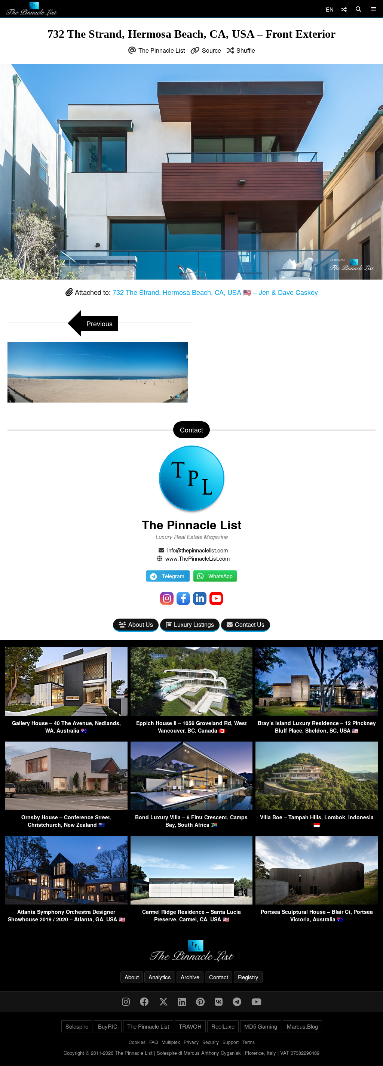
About (132, 977)
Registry (248, 977)
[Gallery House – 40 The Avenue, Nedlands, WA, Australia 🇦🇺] (66, 713)
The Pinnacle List (161, 50)
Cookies (137, 1042)
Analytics (159, 977)
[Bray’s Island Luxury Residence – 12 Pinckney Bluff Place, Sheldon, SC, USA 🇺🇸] (316, 713)
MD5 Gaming (260, 1026)
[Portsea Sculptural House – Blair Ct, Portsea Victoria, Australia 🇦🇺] (316, 902)
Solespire (76, 1026)
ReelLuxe (223, 1026)
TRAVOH (190, 1026)
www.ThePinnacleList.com (197, 558)
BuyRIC (107, 1026)
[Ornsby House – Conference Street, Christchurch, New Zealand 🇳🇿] (66, 807)
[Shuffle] (343, 9)
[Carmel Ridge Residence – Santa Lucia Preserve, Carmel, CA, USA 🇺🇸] (192, 902)
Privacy (191, 1042)
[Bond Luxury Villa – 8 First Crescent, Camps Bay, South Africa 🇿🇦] (192, 807)
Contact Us (249, 624)
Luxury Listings (194, 624)
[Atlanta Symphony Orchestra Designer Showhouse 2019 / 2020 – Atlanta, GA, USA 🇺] (66, 902)
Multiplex (171, 1042)
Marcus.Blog (302, 1026)
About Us (140, 624)
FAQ (153, 1042)
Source (211, 50)
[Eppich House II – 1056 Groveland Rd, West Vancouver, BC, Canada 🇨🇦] (192, 713)
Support (231, 1042)
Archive (190, 977)
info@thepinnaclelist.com (197, 550)
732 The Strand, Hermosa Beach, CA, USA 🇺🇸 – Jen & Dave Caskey (215, 292)
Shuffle (245, 50)
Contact (218, 977)
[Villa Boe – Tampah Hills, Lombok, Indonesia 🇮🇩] (316, 807)
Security (210, 1042)
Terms (248, 1042)
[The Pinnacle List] (191, 951)
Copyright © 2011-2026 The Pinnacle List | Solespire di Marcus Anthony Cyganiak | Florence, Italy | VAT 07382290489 (191, 1052)
